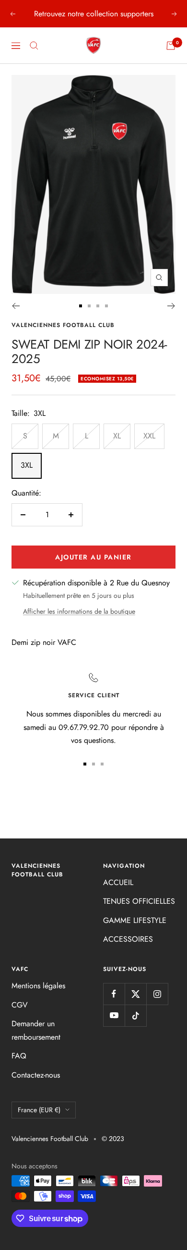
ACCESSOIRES (128, 939)
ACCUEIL (118, 882)
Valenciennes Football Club (63, 325)
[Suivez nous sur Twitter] (135, 994)
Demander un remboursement (36, 1030)
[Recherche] (34, 45)
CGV (20, 1004)
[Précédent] (16, 306)
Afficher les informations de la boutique (79, 611)
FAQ (19, 1055)
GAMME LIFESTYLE (134, 920)
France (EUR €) (39, 1110)
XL (117, 435)
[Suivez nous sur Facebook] (114, 994)
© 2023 (113, 1138)
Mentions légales (38, 985)
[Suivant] (171, 306)
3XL (27, 465)
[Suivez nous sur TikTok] (135, 1015)
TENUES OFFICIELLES (139, 901)
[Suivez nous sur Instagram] (157, 994)
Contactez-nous (36, 1074)
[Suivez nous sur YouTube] (114, 1015)
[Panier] (170, 45)
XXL (149, 435)
